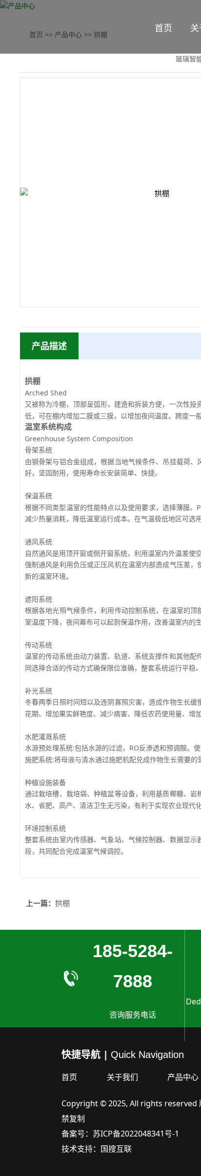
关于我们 (122, 1077)
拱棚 (62, 903)
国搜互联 (116, 1148)
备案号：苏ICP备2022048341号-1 (120, 1133)
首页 (163, 28)
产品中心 (183, 1077)
